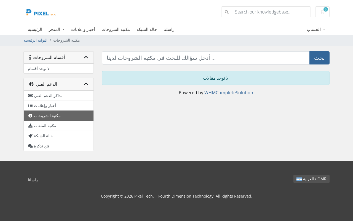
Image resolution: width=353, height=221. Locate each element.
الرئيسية (35, 29)
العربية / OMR (314, 178)
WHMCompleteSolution (228, 93)
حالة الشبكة (147, 29)
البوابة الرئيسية (35, 40)
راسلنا (169, 29)
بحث (319, 57)
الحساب (314, 29)
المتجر (55, 29)
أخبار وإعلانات (83, 29)
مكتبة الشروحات (115, 29)
